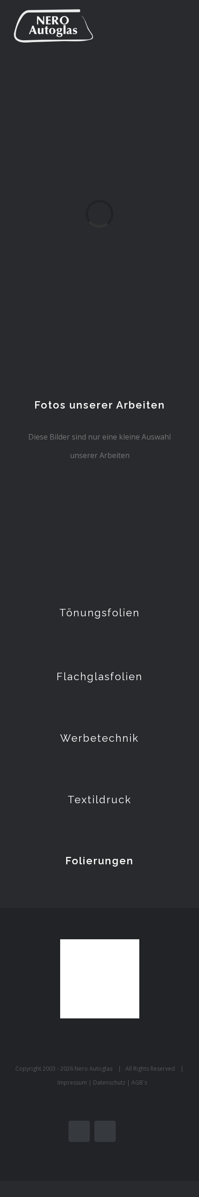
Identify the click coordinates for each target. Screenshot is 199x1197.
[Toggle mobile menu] (181, 26)
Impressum (72, 1082)
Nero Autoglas (93, 1069)
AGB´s (139, 1082)
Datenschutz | (112, 1082)
